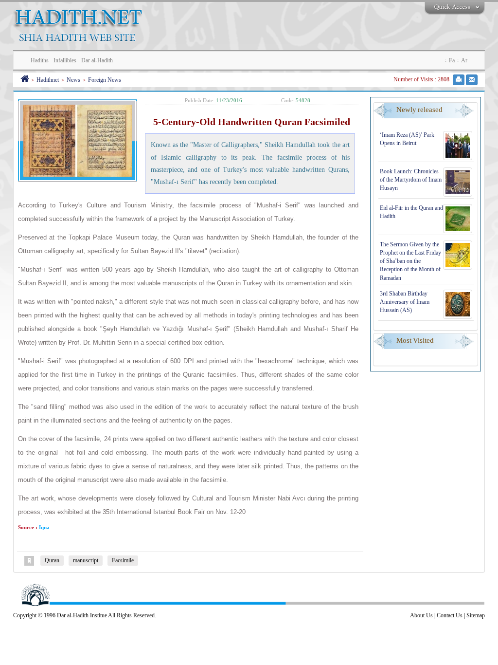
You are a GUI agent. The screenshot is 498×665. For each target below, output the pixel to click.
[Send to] (472, 79)
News (73, 79)
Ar (464, 60)
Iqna (43, 527)
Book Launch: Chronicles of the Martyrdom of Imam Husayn (411, 179)
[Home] (24, 79)
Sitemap (475, 615)
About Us (421, 615)
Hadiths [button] (40, 60)
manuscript (85, 560)
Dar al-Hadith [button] (97, 60)
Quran (52, 560)
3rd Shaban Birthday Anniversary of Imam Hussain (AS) (404, 302)
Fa (452, 60)
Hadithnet (47, 79)
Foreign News (104, 79)
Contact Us (449, 615)
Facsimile (123, 560)
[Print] (458, 79)
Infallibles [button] (64, 60)
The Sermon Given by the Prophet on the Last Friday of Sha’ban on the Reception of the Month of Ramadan (410, 261)
